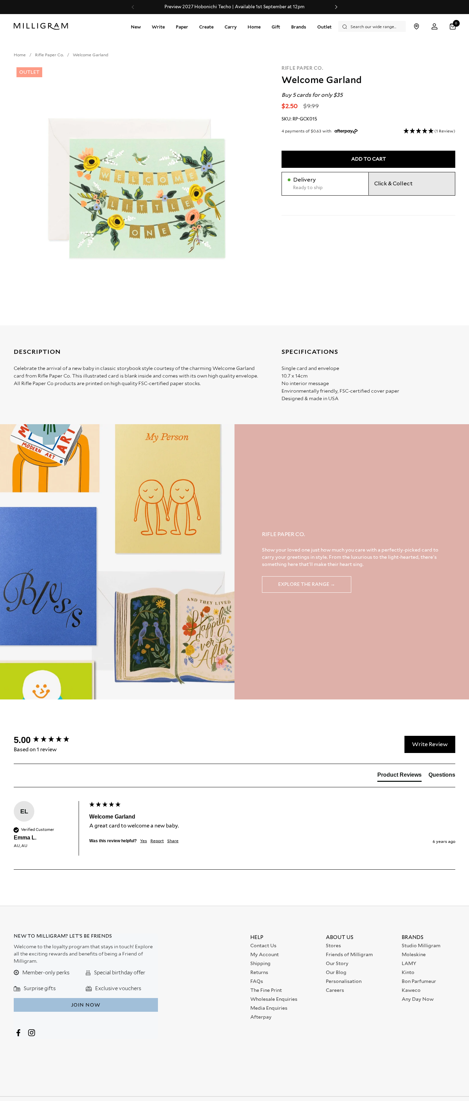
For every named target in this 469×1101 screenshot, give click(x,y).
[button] (453, 26)
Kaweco (411, 990)
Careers (335, 990)
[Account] (434, 26)
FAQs (256, 981)
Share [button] (173, 840)
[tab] (399, 776)
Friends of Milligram (349, 954)
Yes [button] (143, 840)
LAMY (409, 963)
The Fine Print (266, 990)
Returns (259, 972)
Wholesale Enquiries (273, 999)
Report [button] (157, 840)
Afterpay (261, 1017)
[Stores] (416, 26)
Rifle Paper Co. (302, 68)
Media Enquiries (268, 1008)
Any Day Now (418, 999)
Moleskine (414, 954)
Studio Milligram (421, 945)
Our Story (337, 963)
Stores (333, 945)
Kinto (408, 972)
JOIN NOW (85, 1005)
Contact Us (263, 945)
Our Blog (336, 972)
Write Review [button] (430, 744)
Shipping (260, 963)
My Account (264, 954)
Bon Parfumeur (419, 981)
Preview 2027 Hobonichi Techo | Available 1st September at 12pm (189, 6)
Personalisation (344, 981)
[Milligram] (42, 26)
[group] (50, 740)
